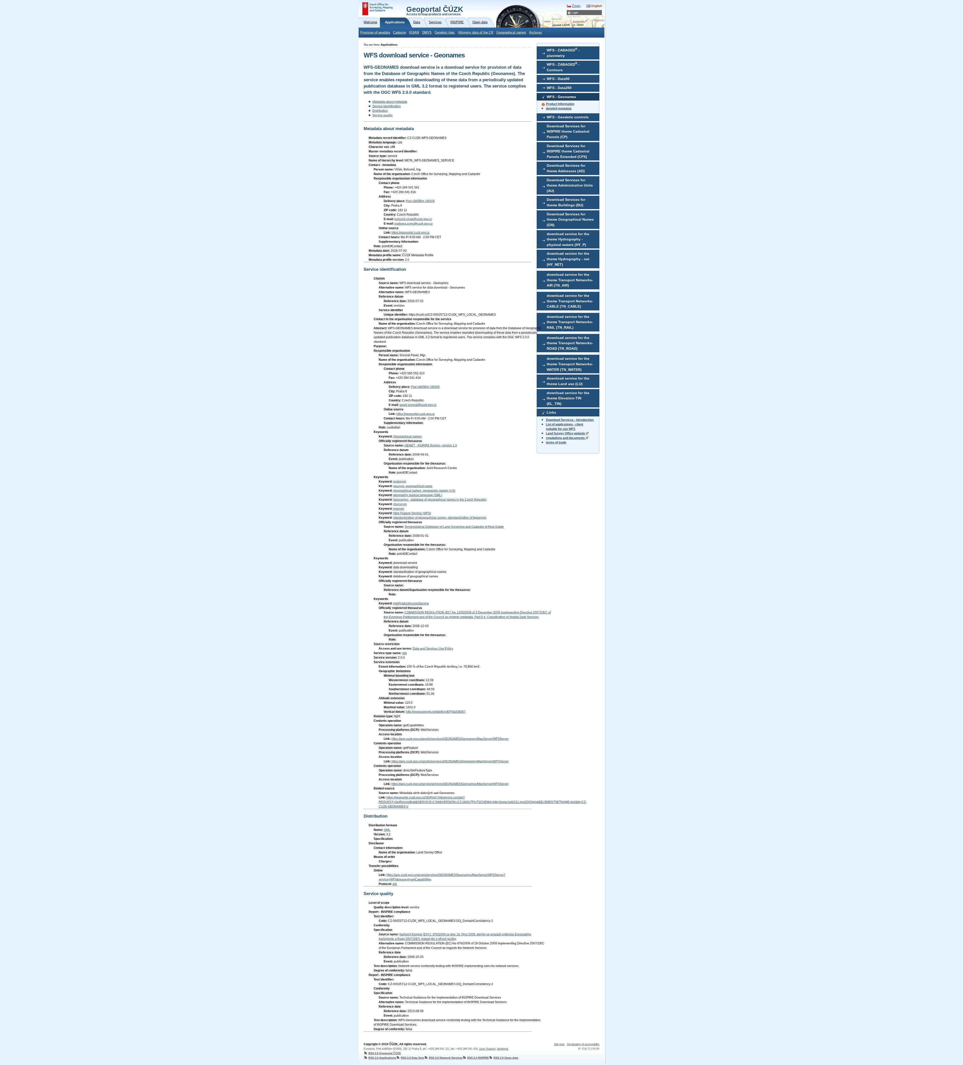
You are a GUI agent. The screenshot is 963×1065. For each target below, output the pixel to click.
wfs (404, 653)
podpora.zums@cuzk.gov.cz (413, 223)
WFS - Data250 (559, 88)
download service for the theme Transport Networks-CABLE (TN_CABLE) (570, 301)
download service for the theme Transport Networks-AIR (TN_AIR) (570, 280)
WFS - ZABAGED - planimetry (563, 52)
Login (575, 12)
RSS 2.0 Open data (506, 1057)
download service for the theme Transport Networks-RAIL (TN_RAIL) (570, 322)
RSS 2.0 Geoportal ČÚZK (384, 1053)
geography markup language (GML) (417, 495)
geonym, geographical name (412, 486)
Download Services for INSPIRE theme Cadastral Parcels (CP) (568, 131)
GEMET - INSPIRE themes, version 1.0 (431, 445)
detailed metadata (559, 108)
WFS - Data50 (558, 79)
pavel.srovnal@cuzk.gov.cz (417, 405)
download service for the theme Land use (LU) (568, 381)
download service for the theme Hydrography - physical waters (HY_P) (568, 239)
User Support (487, 1048)
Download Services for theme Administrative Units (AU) (570, 185)
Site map (559, 1044)
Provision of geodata (375, 32)
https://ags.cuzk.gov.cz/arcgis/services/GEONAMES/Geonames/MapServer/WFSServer (450, 739)
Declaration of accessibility (583, 1044)
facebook (502, 1048)
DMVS (427, 32)
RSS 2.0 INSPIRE (478, 1057)
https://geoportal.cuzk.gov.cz (410, 232)
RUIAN (414, 32)
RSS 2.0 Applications (382, 1057)
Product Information (560, 104)
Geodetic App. (445, 32)
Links (551, 412)
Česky (576, 6)
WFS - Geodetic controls (568, 117)
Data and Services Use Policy (433, 648)
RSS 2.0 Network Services (445, 1057)
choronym (400, 504)
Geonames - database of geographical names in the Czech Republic (440, 499)
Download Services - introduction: (570, 420)
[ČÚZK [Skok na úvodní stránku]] (377, 8)
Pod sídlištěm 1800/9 (420, 201)
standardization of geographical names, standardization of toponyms (439, 517)
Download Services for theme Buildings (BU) (566, 202)
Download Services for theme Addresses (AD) (566, 168)
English (596, 6)
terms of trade (556, 442)
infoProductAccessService (411, 603)
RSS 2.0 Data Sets (412, 1057)
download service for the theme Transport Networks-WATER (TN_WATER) (570, 364)
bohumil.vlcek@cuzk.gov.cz (413, 219)
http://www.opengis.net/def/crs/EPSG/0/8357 (436, 712)
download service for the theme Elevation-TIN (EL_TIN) (568, 398)
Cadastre (399, 32)
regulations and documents (566, 438)
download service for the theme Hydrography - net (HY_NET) (568, 258)
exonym (398, 508)
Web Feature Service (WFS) (412, 513)
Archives (535, 32)
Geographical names (511, 32)
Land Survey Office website (566, 433)
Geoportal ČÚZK (434, 10)
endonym (399, 481)
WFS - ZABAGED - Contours (563, 66)
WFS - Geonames (561, 97)
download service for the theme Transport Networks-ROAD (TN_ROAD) (570, 343)
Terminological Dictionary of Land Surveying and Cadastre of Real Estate (454, 526)
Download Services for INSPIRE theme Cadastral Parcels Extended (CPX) (568, 151)
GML (387, 830)
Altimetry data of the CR (475, 32)
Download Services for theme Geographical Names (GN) (570, 219)
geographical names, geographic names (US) (424, 490)
